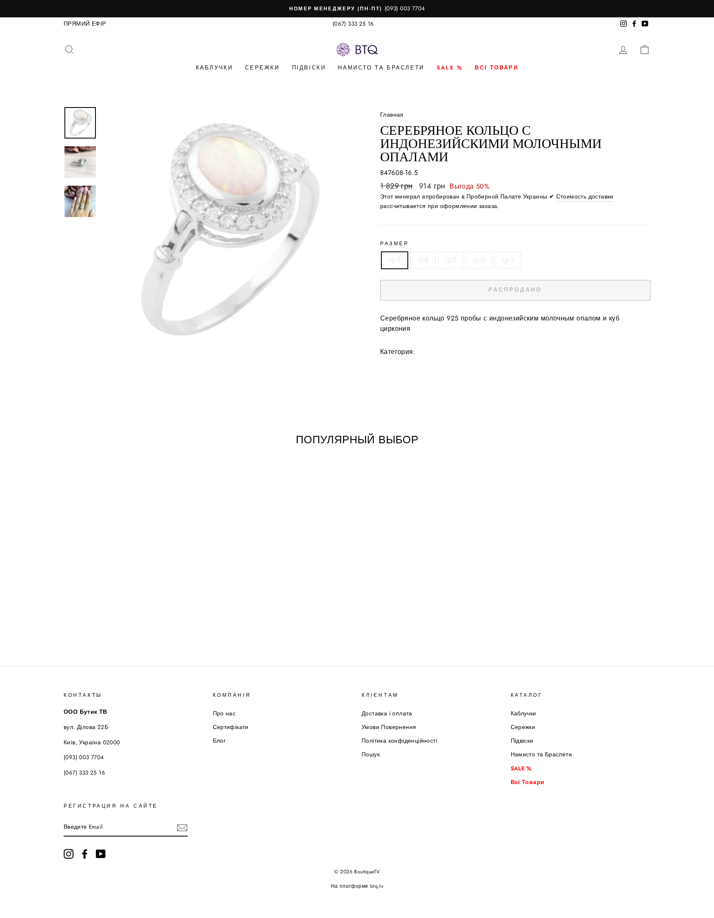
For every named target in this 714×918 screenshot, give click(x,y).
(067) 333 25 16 (353, 23)
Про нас (224, 713)
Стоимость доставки (585, 196)
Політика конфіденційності (399, 740)
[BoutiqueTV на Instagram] (69, 854)
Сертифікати (231, 727)
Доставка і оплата (387, 713)
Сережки (262, 68)
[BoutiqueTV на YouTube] (101, 854)
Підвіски (309, 68)
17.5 (451, 260)
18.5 (507, 260)
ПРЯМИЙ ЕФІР (85, 23)
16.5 (394, 260)
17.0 (423, 260)
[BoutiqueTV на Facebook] (85, 854)
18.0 (479, 260)
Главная (392, 114)
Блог (219, 740)
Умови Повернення (389, 727)
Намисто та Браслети (381, 68)
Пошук (371, 754)
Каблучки (214, 68)
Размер (394, 243)
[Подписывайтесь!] (182, 827)
